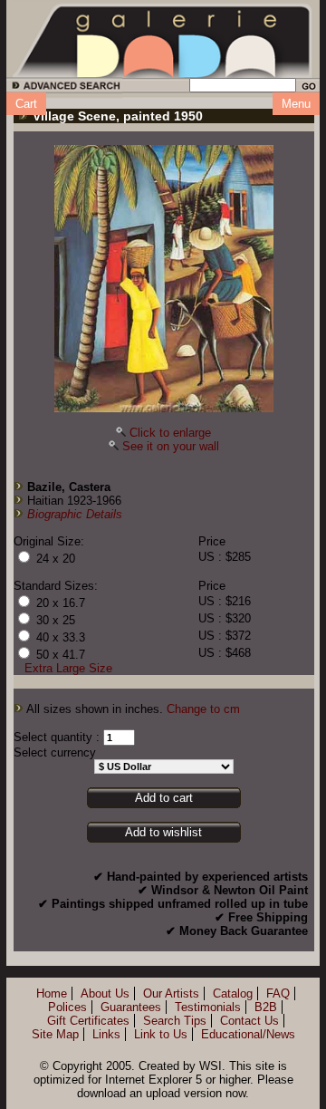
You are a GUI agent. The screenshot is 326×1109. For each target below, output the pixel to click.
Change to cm (203, 709)
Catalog (233, 993)
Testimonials (208, 1007)
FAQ (278, 993)
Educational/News (248, 1034)
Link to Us (160, 1034)
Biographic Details (74, 514)
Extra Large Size (68, 668)
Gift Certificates (88, 1020)
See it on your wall (170, 446)
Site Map (55, 1034)
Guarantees (131, 1007)
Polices (67, 1007)
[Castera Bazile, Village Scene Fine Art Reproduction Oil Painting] (163, 278)
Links (106, 1034)
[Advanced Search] (63, 88)
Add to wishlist (163, 832)
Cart (26, 104)
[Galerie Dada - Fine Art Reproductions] (163, 39)
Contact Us (249, 1020)
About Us (105, 993)
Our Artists (171, 993)
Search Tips (174, 1020)
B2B (265, 1007)
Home (51, 993)
